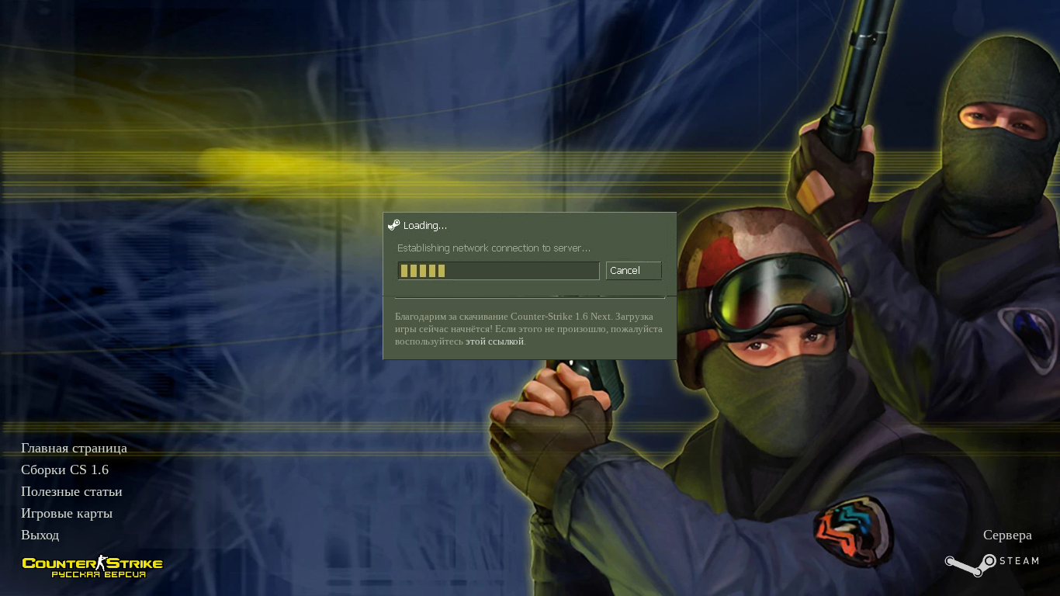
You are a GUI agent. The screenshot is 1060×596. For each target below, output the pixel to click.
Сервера (1007, 534)
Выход (40, 534)
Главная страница (74, 448)
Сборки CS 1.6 (65, 469)
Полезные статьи (72, 491)
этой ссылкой (495, 341)
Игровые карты (67, 513)
